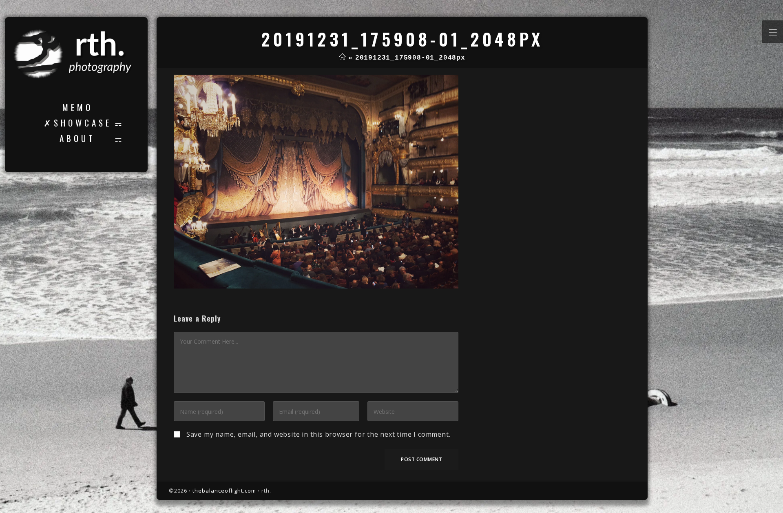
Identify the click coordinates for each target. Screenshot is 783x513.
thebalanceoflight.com (224, 490)
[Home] (342, 58)
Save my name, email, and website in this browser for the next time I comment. (318, 434)
